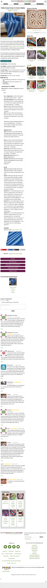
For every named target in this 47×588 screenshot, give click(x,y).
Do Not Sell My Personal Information (11, 560)
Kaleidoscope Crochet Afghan (15, 253)
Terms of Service (11, 563)
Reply (2, 329)
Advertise (11, 551)
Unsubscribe (11, 558)
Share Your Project (14, 556)
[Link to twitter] (9, 546)
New (28, 65)
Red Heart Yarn (13, 262)
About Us (5, 551)
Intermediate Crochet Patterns (13, 265)
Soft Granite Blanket (41, 60)
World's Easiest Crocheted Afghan (5, 521)
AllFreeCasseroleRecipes (34, 556)
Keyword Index (9, 553)
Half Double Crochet (13, 268)
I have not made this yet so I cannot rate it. (10, 302)
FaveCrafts (34, 545)
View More (36, 32)
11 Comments (15, 10)
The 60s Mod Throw (5, 502)
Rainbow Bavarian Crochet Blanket (20, 504)
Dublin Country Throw (42, 47)
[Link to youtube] (18, 546)
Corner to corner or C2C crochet (16, 46)
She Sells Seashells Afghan (31, 61)
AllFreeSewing (34, 550)
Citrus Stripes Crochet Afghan (13, 504)
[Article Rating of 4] (10, 10)
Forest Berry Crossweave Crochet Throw (31, 77)
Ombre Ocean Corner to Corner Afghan (13, 290)
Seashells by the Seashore (20, 520)
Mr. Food (34, 551)
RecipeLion (34, 553)
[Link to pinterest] (14, 546)
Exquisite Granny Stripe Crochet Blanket (13, 521)
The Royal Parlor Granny (36, 30)
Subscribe (6, 556)
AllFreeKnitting (34, 548)
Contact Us (17, 551)
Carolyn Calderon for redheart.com (13, 9)
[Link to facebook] (5, 546)
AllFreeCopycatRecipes (34, 555)
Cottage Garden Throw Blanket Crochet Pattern (42, 77)
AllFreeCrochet (35, 546)
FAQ (3, 553)
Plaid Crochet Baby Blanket (41, 91)
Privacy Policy (17, 553)
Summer (13, 259)
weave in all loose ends (17, 229)
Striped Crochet (13, 271)
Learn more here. (6, 571)
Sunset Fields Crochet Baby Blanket (31, 91)
